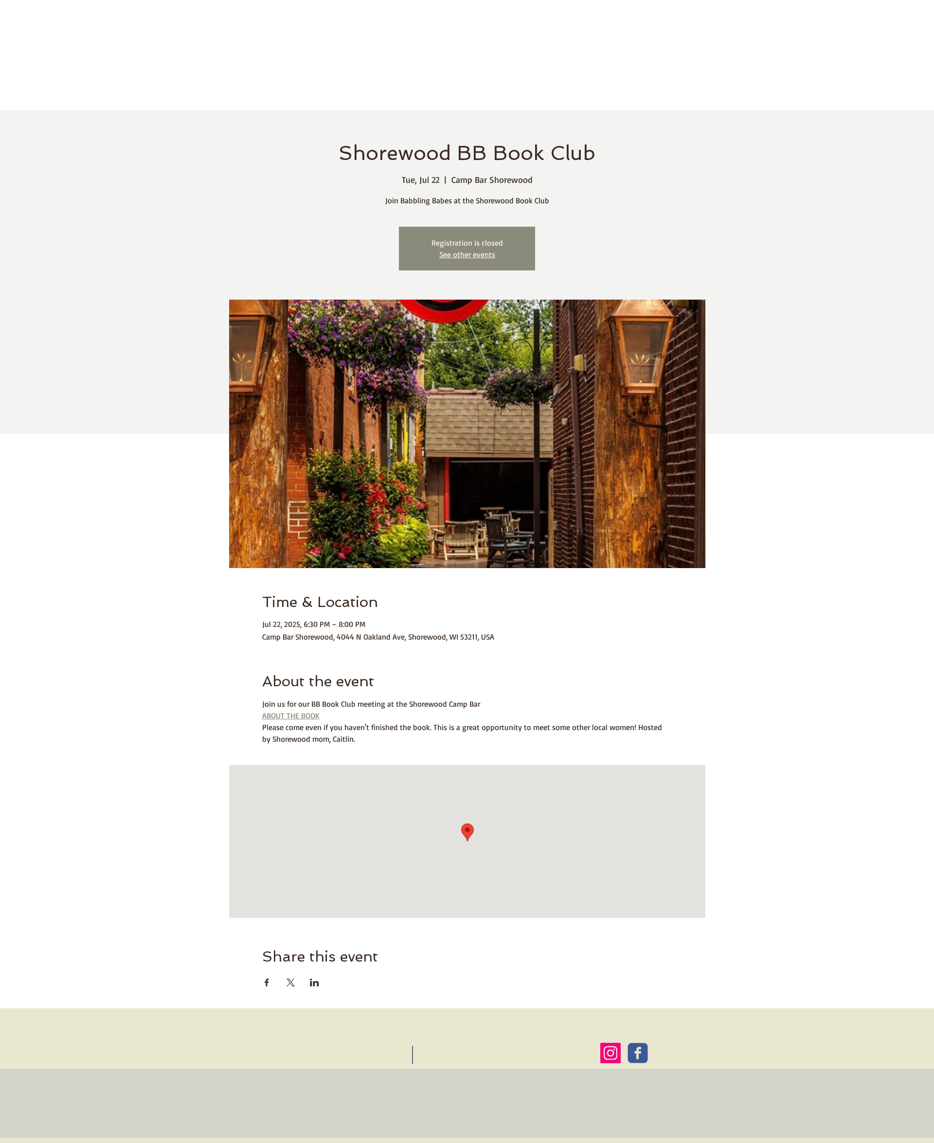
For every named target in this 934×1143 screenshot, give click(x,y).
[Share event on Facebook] (266, 982)
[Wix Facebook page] (638, 1053)
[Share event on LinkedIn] (314, 982)
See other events (467, 254)
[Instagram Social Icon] (610, 1053)
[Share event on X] (290, 982)
